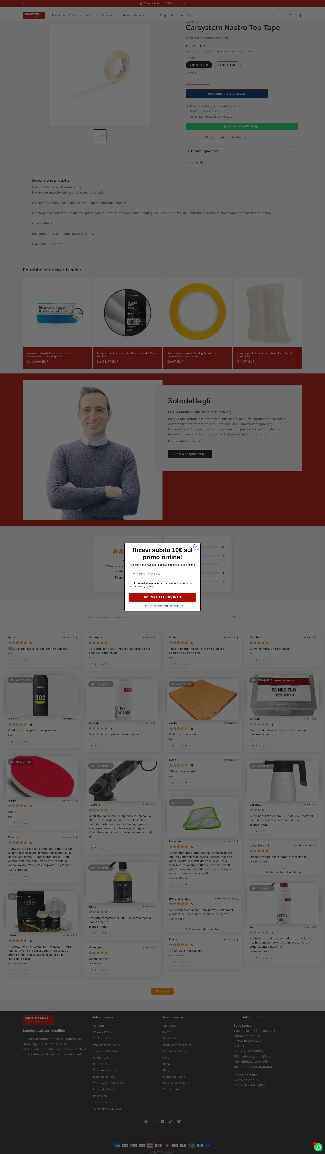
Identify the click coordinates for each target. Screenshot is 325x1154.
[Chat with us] (318, 1147)
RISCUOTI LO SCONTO (162, 597)
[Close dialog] (196, 547)
